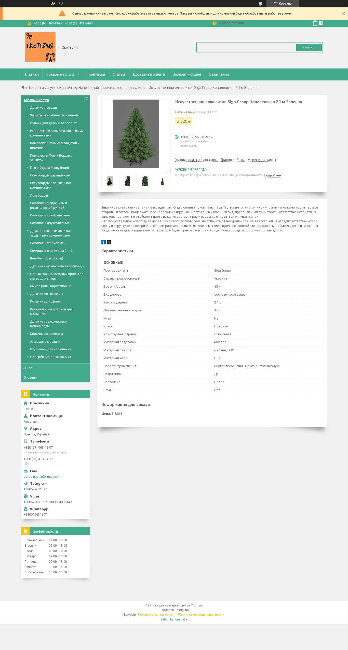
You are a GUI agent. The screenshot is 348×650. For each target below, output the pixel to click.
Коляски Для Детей (45, 301)
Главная (32, 74)
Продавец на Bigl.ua (174, 610)
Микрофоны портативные (50, 286)
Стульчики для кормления (50, 349)
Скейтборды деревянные (50, 175)
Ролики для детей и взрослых (53, 123)
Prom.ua (197, 605)
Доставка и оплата (149, 74)
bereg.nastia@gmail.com (42, 476)
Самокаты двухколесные (50, 223)
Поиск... (309, 47)
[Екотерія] (40, 47)
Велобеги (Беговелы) (46, 258)
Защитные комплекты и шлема (54, 115)
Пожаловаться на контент (157, 614)
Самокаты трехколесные (50, 215)
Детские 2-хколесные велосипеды (57, 266)
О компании (219, 74)
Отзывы (30, 377)
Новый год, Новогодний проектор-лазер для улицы (102, 88)
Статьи (119, 74)
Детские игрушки (43, 107)
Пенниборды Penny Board (49, 168)
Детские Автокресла (46, 294)
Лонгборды (39, 195)
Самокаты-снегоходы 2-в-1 (51, 251)
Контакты (97, 74)
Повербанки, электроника (50, 357)
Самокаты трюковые (47, 243)
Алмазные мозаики (45, 341)
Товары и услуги (60, 74)
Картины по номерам (46, 334)
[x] (109, 243)
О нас (28, 368)
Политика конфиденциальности (201, 614)
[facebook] (103, 243)
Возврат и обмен (187, 74)
